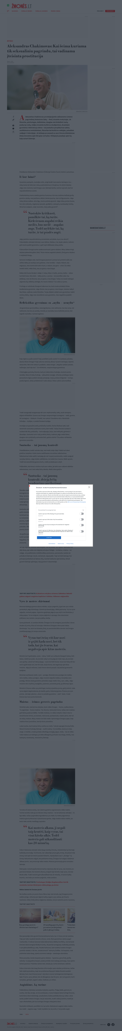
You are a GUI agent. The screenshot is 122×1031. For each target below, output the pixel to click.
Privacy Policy (70, 543)
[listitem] (61, 510)
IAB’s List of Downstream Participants (76, 502)
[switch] (81, 514)
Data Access (61, 543)
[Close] (89, 487)
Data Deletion (52, 543)
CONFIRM (49, 537)
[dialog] (61, 515)
